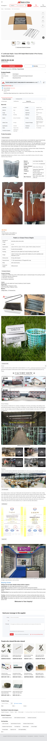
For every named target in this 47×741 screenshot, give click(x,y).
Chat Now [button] (36, 66)
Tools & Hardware (7, 8)
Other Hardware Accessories (19, 717)
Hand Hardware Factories (16, 723)
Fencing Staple (5, 729)
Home (2, 8)
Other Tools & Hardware (16, 8)
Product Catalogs (18, 703)
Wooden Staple (26, 726)
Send (12, 634)
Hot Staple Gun (17, 726)
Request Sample (20, 68)
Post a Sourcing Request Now (36, 634)
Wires (13, 706)
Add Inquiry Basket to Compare (23, 47)
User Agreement (30, 736)
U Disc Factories (5, 723)
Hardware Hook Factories (7, 726)
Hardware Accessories (32, 717)
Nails (2, 706)
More (2, 731)
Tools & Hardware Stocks (7, 717)
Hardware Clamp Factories (28, 723)
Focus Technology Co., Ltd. (15, 736)
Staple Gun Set (13, 729)
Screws (25, 706)
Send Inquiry (12, 66)
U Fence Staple (34, 726)
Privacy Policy (41, 736)
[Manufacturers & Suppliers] (23, 2)
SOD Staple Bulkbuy (22, 729)
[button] (42, 101)
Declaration (36, 736)
